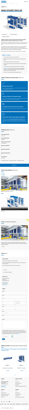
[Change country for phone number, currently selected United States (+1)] (3, 313)
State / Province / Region (17, 301)
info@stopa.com (3, 386)
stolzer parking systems (19, 397)
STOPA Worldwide (18, 394)
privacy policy (18, 333)
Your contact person (5, 36)
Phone (3, 311)
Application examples (13, 34)
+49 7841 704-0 (5, 282)
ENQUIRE (3, 246)
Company (3, 291)
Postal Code (3, 304)
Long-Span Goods (18, 383)
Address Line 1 (3, 298)
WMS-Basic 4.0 (6, 68)
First (2, 309)
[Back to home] (3, 1)
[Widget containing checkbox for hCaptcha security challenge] (8, 336)
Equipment (17, 384)
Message (3, 319)
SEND (3, 339)
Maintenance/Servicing (5, 394)
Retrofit (2, 397)
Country (16, 304)
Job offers (17, 395)
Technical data (4, 34)
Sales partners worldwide (7, 272)
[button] (27, 1)
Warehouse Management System (20, 386)
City (2, 301)
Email (3, 315)
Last (15, 309)
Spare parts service (4, 395)
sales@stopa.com (4, 284)
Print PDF (14, 165)
